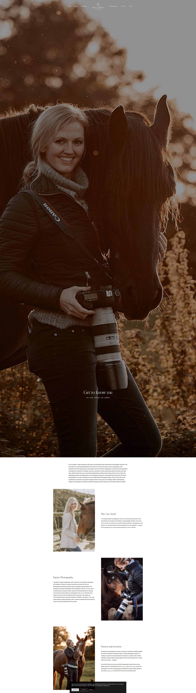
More (130, 6)
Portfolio (84, 6)
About (75, 6)
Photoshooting (113, 6)
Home (69, 6)
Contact (123, 6)
